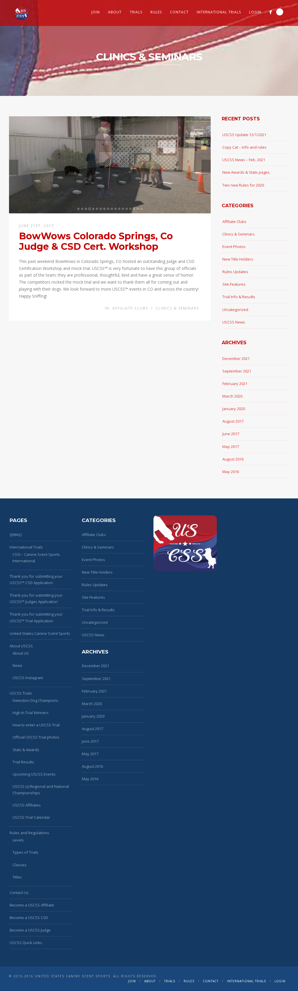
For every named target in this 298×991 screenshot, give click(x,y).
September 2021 (236, 371)
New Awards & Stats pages (246, 172)
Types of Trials (25, 852)
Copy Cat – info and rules (244, 147)
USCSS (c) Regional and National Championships (41, 789)
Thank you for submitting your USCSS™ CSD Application (36, 579)
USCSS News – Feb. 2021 (243, 159)
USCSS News (233, 322)
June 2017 (230, 433)
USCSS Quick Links (26, 942)
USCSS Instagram (28, 677)
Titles (17, 877)
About (115, 12)
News (17, 665)
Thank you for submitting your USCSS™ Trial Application (36, 617)
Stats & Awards (26, 749)
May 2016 (230, 471)
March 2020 (232, 396)
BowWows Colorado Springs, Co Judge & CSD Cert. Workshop (96, 241)
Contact (179, 12)
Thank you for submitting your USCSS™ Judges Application (36, 598)
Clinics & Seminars (177, 308)
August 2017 (233, 421)
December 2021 (236, 358)
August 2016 (233, 459)
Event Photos (234, 246)
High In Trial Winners (31, 712)
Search (279, 11)
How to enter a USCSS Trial (36, 725)
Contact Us (19, 892)
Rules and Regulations (29, 832)
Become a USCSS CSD (29, 917)
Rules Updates (235, 271)
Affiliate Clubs (130, 308)
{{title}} (16, 534)
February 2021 (234, 383)
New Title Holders (237, 259)
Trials (136, 12)
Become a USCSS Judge (30, 930)
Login (255, 12)
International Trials (219, 12)
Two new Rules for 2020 (243, 185)
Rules (156, 12)
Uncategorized (235, 309)
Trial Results (23, 762)
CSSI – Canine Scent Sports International (36, 557)
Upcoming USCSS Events (34, 774)
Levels (18, 840)
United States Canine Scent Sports (40, 633)
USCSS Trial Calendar (31, 817)
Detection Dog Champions (35, 700)
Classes (19, 864)
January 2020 (233, 408)
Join (95, 12)
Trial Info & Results (238, 296)
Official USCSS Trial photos (36, 737)
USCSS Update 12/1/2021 (244, 134)
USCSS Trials (21, 693)
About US (21, 653)
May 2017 (230, 446)
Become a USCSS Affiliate (32, 905)
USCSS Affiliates (27, 805)
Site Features (234, 284)
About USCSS (21, 646)
